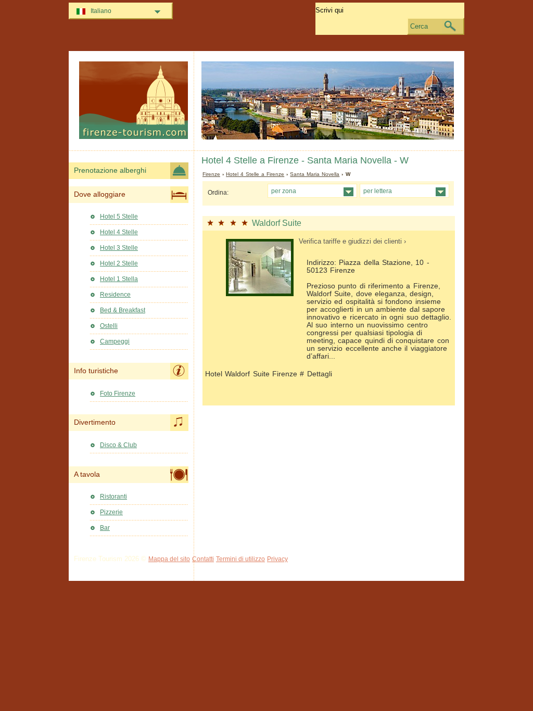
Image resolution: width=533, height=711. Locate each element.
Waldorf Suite (276, 223)
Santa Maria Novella (314, 174)
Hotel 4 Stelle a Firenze (255, 174)
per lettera (377, 190)
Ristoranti (113, 496)
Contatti (203, 559)
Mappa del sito (169, 559)
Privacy (277, 559)
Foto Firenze (117, 393)
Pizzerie (111, 512)
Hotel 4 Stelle (119, 232)
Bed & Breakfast (122, 310)
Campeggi (115, 341)
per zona (283, 190)
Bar (105, 527)
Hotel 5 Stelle (119, 216)
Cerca (419, 26)
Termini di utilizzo (240, 559)
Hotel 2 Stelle (119, 263)
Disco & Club (118, 445)
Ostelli (109, 325)
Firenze (211, 174)
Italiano (101, 11)
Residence (115, 294)
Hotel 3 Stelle (119, 247)
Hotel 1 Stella (119, 279)
